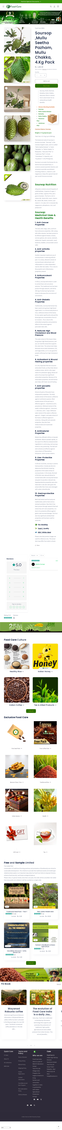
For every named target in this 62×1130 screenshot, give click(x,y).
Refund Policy (22, 1064)
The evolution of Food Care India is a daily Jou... (42, 1011)
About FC (6, 1059)
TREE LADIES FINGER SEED (45, 911)
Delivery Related (22, 1094)
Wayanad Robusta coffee (14, 1010)
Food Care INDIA (28, 1116)
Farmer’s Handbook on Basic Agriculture (45, 945)
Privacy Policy (21, 1061)
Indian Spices (16, 816)
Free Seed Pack (16, 748)
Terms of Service (22, 1057)
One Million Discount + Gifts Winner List (16, 951)
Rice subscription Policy (22, 1090)
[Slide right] (34, 1045)
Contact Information (21, 1078)
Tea (44, 852)
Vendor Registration (21, 1073)
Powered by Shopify (36, 1116)
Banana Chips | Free (16, 782)
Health (44, 816)
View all (31, 711)
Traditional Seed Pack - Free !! (16, 911)
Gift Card (15, 852)
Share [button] (38, 545)
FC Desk (6, 1055)
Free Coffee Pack (44, 748)
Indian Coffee (15, 705)
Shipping (44, 69)
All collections (8, 1062)
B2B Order (6, 1066)
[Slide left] (27, 1045)
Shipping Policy (22, 1068)
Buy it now (46, 86)
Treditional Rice (44, 782)
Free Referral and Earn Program (22, 1084)
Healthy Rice (16, 671)
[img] (35, 561)
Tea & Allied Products (44, 705)
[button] (3, 6)
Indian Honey (44, 671)
